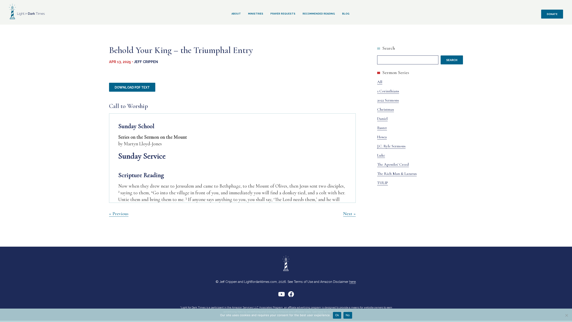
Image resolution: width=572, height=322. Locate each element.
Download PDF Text (132, 87)
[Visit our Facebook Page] (291, 296)
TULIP (382, 182)
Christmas (385, 109)
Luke (381, 155)
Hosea (382, 136)
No (348, 315)
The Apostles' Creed (393, 164)
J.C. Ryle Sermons (391, 146)
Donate (552, 14)
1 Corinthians (388, 91)
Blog (345, 13)
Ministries (255, 13)
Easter (382, 127)
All (379, 81)
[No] (566, 315)
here (352, 282)
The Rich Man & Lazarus (397, 173)
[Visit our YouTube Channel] (281, 296)
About (236, 13)
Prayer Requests (282, 13)
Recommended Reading (319, 13)
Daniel (382, 118)
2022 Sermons (388, 100)
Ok (337, 315)
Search (388, 48)
